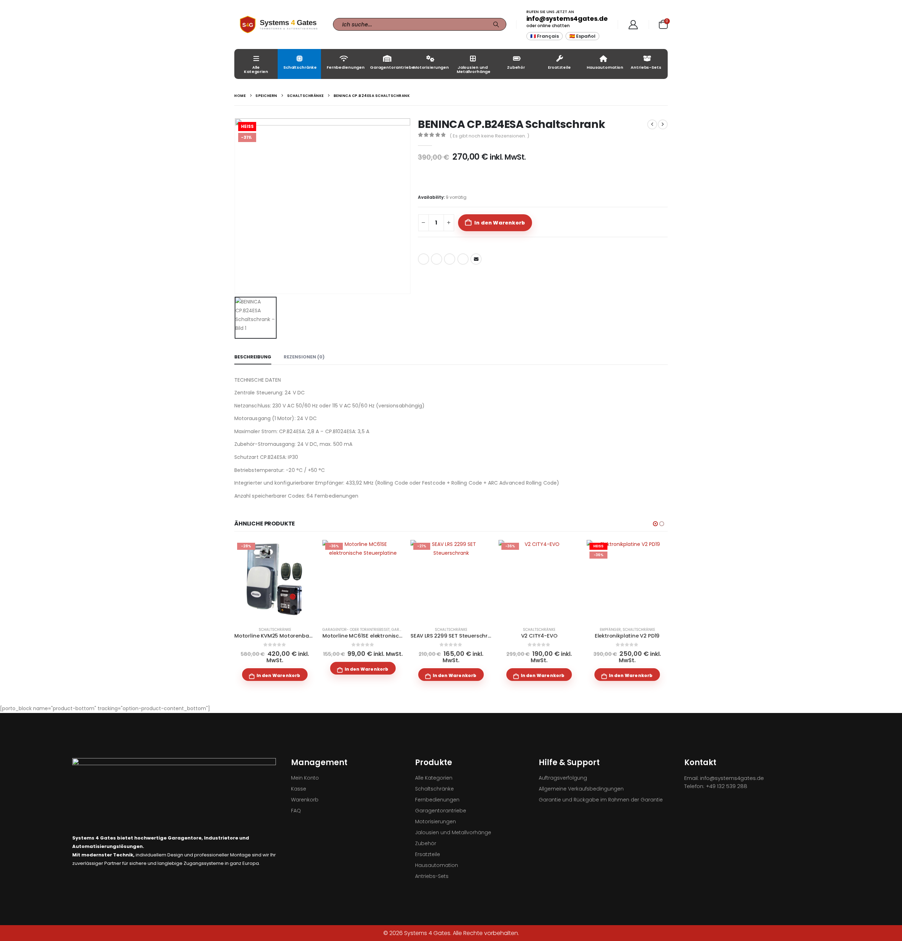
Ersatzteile (559, 67)
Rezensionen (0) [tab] (304, 356)
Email (476, 259)
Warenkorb (305, 799)
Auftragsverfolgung (563, 777)
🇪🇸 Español (582, 36)
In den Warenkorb (499, 222)
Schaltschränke (300, 67)
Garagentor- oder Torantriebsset (356, 629)
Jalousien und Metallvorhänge (473, 69)
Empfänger (610, 629)
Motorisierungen (431, 67)
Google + (463, 259)
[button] (655, 523)
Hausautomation (605, 67)
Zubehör (516, 67)
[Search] (496, 24)
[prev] (652, 124)
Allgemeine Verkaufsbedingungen (581, 788)
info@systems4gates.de (567, 18)
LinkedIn (449, 259)
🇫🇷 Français (544, 36)
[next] (663, 124)
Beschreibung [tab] (252, 356)
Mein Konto (305, 777)
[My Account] (633, 24)
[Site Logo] (278, 24)
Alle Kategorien (256, 69)
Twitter (436, 259)
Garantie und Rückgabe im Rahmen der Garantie (601, 799)
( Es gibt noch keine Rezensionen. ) (489, 136)
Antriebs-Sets (646, 67)
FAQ (296, 810)
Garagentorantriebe (389, 67)
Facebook (423, 259)
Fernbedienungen (345, 67)
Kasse (298, 788)
